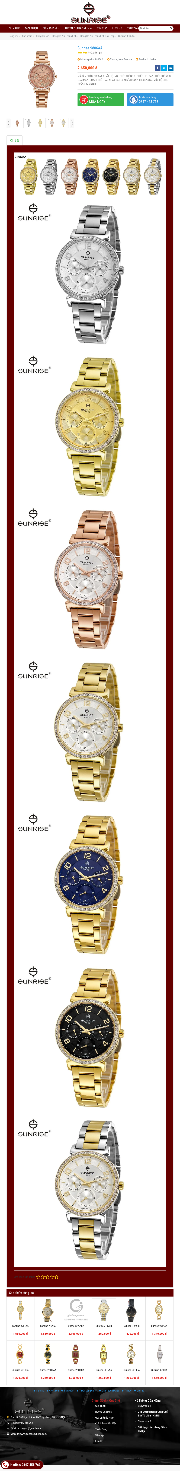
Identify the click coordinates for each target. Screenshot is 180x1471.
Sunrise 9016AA (104, 1370)
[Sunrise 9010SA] (132, 1354)
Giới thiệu (31, 28)
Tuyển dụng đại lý (77, 28)
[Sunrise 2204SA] (76, 1310)
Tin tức (102, 28)
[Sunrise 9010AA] (48, 1354)
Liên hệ (117, 28)
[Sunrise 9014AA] (159, 1310)
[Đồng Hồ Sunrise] (90, 12)
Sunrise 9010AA (48, 1370)
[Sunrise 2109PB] (132, 1310)
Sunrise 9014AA (159, 1325)
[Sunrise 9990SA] (159, 1354)
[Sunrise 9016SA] (76, 1354)
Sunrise (14, 28)
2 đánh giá (96, 52)
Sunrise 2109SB (104, 1325)
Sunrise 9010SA (132, 1370)
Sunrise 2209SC (48, 1325)
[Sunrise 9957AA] (20, 1310)
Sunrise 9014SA (20, 1370)
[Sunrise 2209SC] (48, 1310)
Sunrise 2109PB (132, 1325)
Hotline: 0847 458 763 (25, 1465)
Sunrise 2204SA (76, 1325)
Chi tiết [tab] (14, 140)
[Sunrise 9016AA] (104, 1354)
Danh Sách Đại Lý (110, 1390)
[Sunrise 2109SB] (104, 1310)
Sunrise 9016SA (76, 1370)
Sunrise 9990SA (159, 1370)
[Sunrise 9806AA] (40, 79)
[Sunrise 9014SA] (20, 1354)
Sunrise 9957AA (20, 1325)
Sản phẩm (50, 28)
